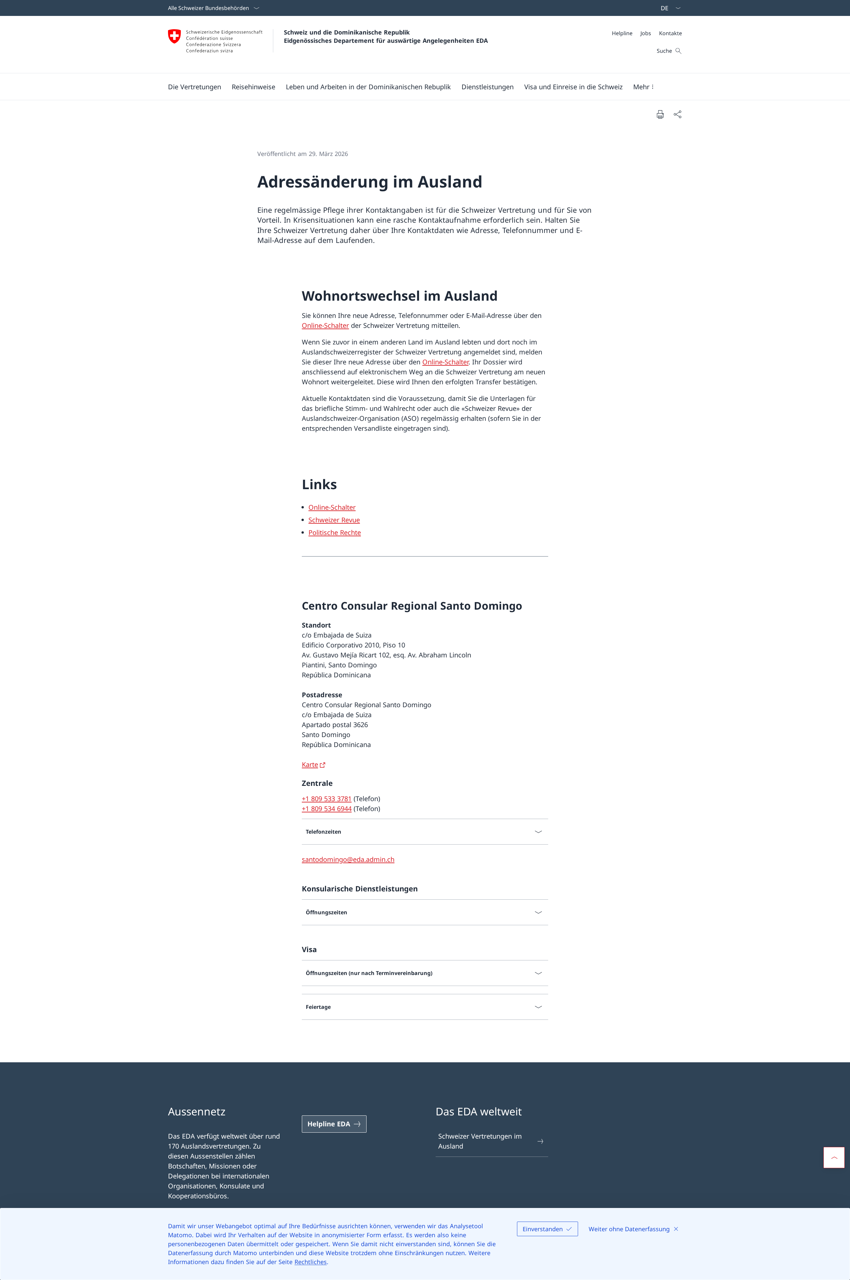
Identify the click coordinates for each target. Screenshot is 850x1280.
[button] (194, 86)
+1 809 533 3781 (327, 798)
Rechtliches (311, 1262)
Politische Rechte (334, 532)
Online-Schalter (325, 325)
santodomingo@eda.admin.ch (348, 859)
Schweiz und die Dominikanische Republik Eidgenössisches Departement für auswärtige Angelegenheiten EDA (386, 36)
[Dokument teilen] (677, 114)
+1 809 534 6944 (327, 808)
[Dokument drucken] (660, 114)
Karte (310, 764)
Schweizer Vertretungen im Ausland (480, 1141)
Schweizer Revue (334, 519)
